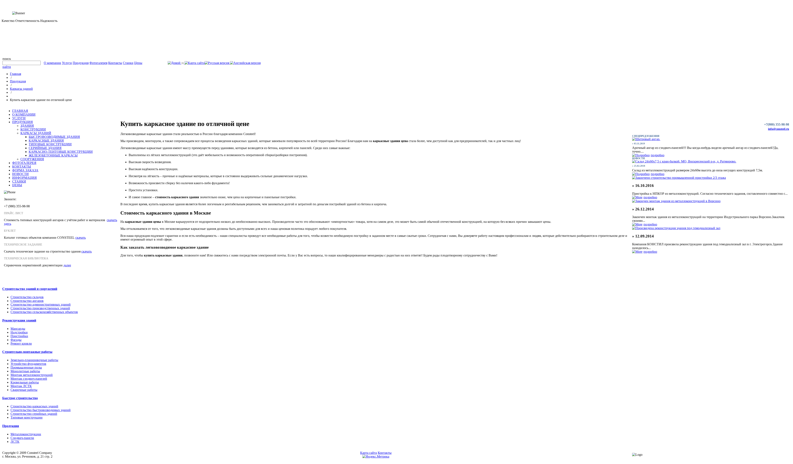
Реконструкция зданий (19, 320)
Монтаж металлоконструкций (32, 375)
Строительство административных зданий (41, 304)
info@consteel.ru (778, 129)
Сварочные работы (24, 390)
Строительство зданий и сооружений (29, 289)
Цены (138, 63)
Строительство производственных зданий (40, 308)
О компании (52, 63)
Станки (128, 63)
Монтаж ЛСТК (21, 386)
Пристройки (19, 336)
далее (67, 265)
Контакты (115, 63)
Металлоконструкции (26, 434)
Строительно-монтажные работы (27, 352)
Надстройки (19, 332)
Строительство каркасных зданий (34, 406)
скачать (80, 237)
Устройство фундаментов (28, 364)
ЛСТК (15, 441)
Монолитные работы (25, 371)
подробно (657, 155)
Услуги (67, 63)
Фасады (16, 340)
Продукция (81, 63)
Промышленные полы (26, 367)
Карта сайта (368, 453)
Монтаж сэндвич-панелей (29, 378)
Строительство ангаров (27, 301)
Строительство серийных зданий (34, 413)
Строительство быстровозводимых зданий (41, 410)
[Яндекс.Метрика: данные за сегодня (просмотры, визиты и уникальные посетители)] (375, 456)
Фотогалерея (98, 63)
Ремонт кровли (21, 343)
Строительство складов (27, 297)
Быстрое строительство (20, 398)
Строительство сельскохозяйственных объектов (44, 312)
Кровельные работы (25, 382)
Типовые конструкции (27, 417)
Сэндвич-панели (22, 438)
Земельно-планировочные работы (34, 360)
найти (6, 67)
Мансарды (18, 328)
